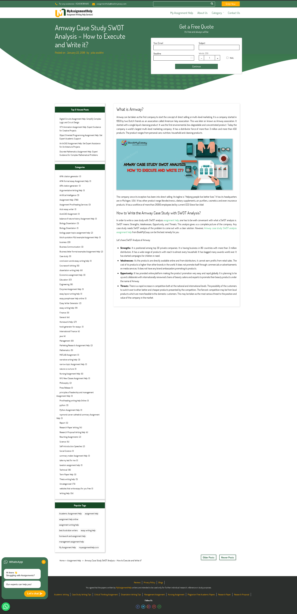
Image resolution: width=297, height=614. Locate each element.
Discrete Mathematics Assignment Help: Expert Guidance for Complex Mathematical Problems (79, 153)
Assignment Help (66, 199)
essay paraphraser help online (72, 298)
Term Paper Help (66, 474)
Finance (63, 312)
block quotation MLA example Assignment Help (79, 237)
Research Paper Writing (69, 427)
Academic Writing (61, 594)
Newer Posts (227, 557)
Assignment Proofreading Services (74, 204)
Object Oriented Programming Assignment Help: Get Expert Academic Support (81, 137)
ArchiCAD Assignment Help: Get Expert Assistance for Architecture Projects (80, 145)
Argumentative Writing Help (71, 190)
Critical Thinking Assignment (106, 594)
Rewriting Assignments (69, 436)
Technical (63, 469)
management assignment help (71, 541)
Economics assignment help (71, 274)
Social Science (65, 450)
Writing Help (65, 493)
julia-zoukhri (97, 52)
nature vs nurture (67, 368)
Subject (202, 43)
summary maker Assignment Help (73, 455)
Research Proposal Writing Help (72, 432)
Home (62, 560)
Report (62, 422)
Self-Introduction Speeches (71, 446)
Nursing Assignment (176, 594)
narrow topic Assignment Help (72, 364)
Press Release (65, 387)
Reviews (137, 582)
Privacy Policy (149, 582)
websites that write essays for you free (75, 488)
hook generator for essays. (70, 326)
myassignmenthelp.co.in (89, 547)
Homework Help (66, 321)
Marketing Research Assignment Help (75, 345)
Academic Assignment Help (70, 513)
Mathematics (65, 350)
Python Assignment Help (70, 409)
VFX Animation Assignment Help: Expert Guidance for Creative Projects (80, 128)
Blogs (160, 582)
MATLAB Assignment (68, 354)
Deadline (157, 53)
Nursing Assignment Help (70, 373)
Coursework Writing (68, 265)
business (63, 242)
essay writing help (67, 307)
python (62, 405)
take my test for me (67, 460)
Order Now (231, 3)
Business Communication (70, 246)
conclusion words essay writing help (74, 260)
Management (65, 340)
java (61, 336)
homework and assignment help (72, 536)
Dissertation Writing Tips (131, 594)
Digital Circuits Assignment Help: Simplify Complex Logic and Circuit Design (80, 120)
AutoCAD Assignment (68, 213)
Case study (64, 256)
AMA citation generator (69, 176)
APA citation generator (69, 185)
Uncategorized (65, 483)
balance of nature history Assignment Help (77, 218)
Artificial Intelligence (68, 195)
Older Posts (208, 557)
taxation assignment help (70, 465)
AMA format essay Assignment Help (74, 181)
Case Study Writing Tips (81, 594)
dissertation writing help (69, 270)
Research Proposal (241, 594)
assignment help (91, 513)
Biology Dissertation (68, 223)
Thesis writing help (67, 479)
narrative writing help (68, 359)
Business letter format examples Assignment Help (80, 251)
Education (64, 279)
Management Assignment (154, 594)
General (63, 317)
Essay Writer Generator (69, 303)
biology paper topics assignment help (75, 232)
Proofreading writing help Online (73, 400)
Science (63, 441)
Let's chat (33, 593)
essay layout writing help (70, 293)
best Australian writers (68, 530)
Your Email (158, 43)
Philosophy (64, 382)
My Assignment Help (67, 547)
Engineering (64, 284)
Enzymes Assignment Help (70, 289)
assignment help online (68, 519)
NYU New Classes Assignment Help (74, 378)
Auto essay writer (67, 209)
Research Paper (224, 594)
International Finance (68, 331)
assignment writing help (69, 524)
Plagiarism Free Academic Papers (201, 594)
